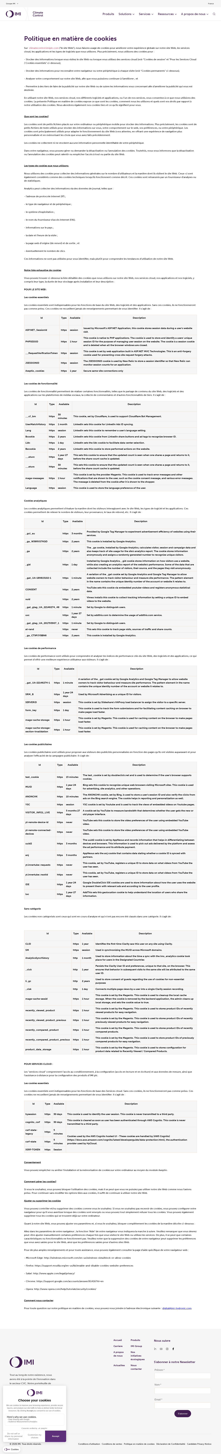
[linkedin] (155, 1349)
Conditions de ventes (112, 1444)
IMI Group (136, 1346)
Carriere (118, 1346)
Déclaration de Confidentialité (170, 1444)
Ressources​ (166, 14)
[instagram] (167, 1349)
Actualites (119, 1365)
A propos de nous (193, 14)
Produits (108, 14)
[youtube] (161, 1349)
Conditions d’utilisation (89, 1444)
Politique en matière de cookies (139, 1444)
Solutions (125, 14)
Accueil (118, 1340)
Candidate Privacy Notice (199, 1444)
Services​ (144, 14)
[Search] (214, 14)
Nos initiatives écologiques (138, 1356)
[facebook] (173, 1349)
